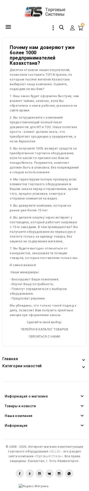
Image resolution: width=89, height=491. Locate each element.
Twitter (30, 473)
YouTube (39, 473)
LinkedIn (69, 473)
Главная (10, 359)
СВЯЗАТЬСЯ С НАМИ (44, 336)
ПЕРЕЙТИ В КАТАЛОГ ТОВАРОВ (44, 329)
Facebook (20, 473)
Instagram (59, 473)
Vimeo (49, 473)
